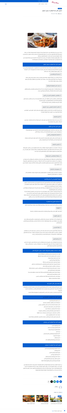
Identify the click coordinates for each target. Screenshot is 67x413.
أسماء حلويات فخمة (31, 403)
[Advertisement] (42, 25)
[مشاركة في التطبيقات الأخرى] (48, 381)
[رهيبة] (55, 3)
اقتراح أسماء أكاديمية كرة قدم (56, 403)
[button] (57, 381)
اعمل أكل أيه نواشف (44, 403)
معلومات (59, 8)
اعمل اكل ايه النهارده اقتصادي (52, 297)
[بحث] (6, 4)
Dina (58, 13)
